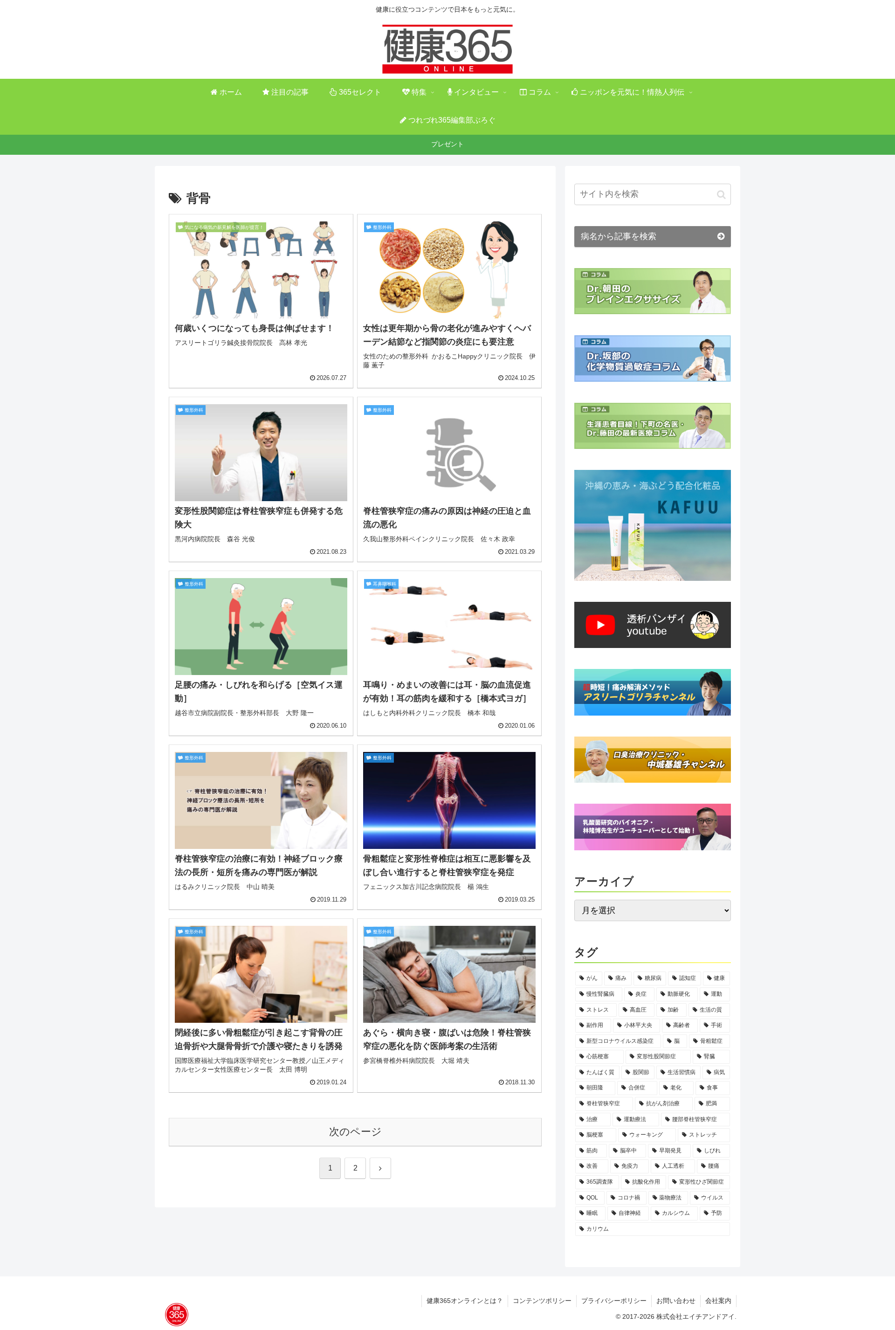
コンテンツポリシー (542, 1300)
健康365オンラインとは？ (465, 1300)
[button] (721, 194)
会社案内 (718, 1300)
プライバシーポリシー (614, 1300)
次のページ (355, 1131)
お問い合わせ (675, 1300)
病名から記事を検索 (618, 236)
